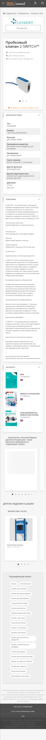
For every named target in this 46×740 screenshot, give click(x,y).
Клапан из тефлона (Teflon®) (21, 661)
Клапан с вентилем (18, 618)
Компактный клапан (18, 633)
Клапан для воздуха (18, 652)
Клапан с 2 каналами (18, 628)
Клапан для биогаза (18, 608)
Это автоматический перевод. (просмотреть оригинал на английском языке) (23, 357)
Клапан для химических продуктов (19, 638)
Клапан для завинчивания (21, 594)
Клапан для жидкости (19, 666)
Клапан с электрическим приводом (20, 646)
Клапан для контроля (18, 589)
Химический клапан (18, 623)
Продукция (22, 28)
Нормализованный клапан (21, 613)
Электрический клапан (19, 603)
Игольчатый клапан (18, 671)
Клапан (13, 584)
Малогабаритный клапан (20, 676)
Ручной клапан (25, 584)
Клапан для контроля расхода (22, 657)
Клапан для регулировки (20, 598)
